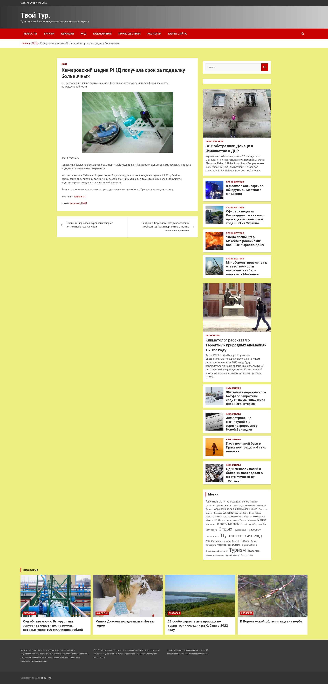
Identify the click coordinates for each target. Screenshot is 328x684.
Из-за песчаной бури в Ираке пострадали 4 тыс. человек (246, 447)
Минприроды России (236, 520)
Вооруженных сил (247, 509)
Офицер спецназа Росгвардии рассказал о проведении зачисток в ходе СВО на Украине (245, 217)
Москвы (210, 524)
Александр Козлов (238, 501)
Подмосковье (240, 530)
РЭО (208, 541)
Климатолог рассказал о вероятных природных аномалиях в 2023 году (236, 345)
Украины (253, 551)
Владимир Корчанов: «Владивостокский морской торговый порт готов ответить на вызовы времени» (165, 227)
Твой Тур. (35, 15)
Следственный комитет (217, 551)
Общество (257, 524)
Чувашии (210, 556)
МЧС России (219, 520)
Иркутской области (232, 516)
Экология (154, 33)
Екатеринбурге (241, 513)
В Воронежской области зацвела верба (271, 621)
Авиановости (216, 501)
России (245, 540)
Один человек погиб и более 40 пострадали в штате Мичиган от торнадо (244, 474)
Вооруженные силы (224, 509)
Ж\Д (83, 33)
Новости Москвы (228, 524)
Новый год (246, 524)
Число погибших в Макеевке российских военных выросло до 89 (245, 241)
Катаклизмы (102, 33)
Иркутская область (214, 516)
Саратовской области (229, 545)
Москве (261, 520)
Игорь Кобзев (255, 513)
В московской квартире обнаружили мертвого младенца (244, 190)
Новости (30, 33)
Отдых (225, 529)
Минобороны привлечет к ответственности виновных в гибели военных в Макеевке (246, 268)
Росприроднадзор (221, 541)
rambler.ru (79, 196)
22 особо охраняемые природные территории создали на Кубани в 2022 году (198, 625)
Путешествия (236, 536)
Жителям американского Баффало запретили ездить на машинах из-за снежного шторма (246, 398)
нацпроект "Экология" (240, 555)
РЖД (84, 203)
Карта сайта (177, 33)
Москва (252, 520)
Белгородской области (244, 505)
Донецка (218, 513)
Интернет (75, 203)
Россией (235, 541)
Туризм (49, 33)
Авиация (67, 33)
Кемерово (247, 516)
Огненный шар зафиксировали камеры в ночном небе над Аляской (89, 225)
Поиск (264, 67)
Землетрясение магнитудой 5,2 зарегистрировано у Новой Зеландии (242, 423)
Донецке (228, 512)
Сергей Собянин (249, 545)
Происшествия (129, 33)
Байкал (228, 505)
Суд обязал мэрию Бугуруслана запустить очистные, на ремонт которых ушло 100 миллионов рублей (53, 625)
